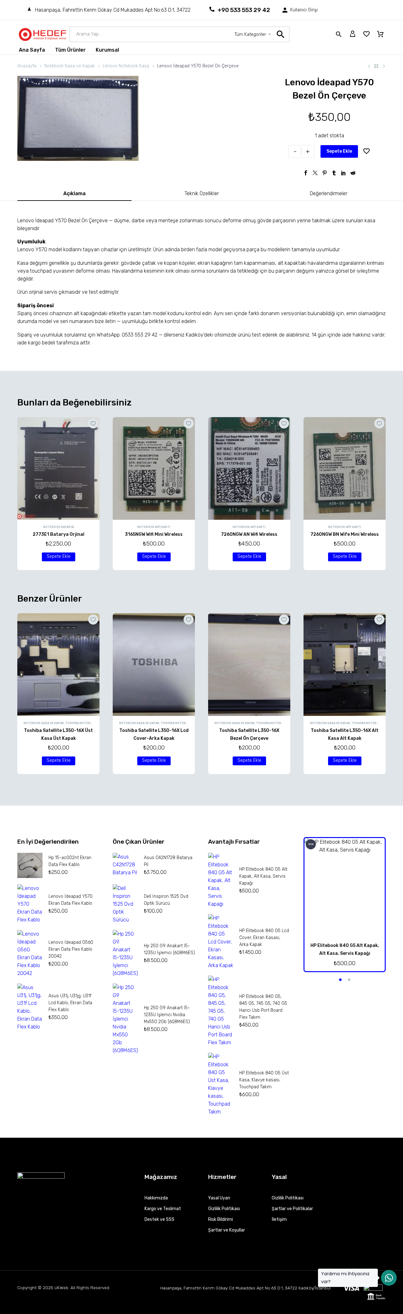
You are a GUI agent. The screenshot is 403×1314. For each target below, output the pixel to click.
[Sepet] (380, 34)
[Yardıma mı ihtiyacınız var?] (389, 1278)
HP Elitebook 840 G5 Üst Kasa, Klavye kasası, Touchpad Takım (264, 1080)
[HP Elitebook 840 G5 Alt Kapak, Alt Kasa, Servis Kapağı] (344, 888)
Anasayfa (27, 66)
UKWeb (61, 1287)
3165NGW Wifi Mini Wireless (154, 534)
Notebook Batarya (58, 527)
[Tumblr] (334, 172)
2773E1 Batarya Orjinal (58, 534)
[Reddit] (353, 172)
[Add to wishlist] (366, 151)
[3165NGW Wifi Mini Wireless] (154, 468)
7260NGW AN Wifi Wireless (249, 534)
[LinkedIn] (343, 172)
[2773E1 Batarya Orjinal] (58, 468)
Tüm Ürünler (70, 50)
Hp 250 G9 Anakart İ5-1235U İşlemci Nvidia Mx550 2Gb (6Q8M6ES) (167, 1014)
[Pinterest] (324, 172)
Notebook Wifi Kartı (153, 527)
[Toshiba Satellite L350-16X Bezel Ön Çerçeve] (249, 664)
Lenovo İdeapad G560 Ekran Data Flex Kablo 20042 (70, 949)
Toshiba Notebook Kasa (85, 723)
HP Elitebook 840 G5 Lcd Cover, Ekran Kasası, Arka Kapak (264, 937)
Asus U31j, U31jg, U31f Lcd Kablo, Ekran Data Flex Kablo (70, 1002)
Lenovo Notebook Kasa (126, 66)
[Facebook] (305, 172)
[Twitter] (315, 172)
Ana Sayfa (32, 50)
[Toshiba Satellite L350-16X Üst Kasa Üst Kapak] (58, 664)
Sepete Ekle (339, 151)
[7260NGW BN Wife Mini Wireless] (345, 468)
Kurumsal (107, 50)
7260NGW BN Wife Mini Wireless (344, 534)
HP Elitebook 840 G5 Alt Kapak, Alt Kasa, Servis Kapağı (263, 876)
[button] (58, 556)
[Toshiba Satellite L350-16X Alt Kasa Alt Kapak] (345, 664)
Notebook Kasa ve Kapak (69, 66)
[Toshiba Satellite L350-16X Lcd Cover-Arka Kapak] (154, 664)
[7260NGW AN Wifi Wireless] (249, 468)
